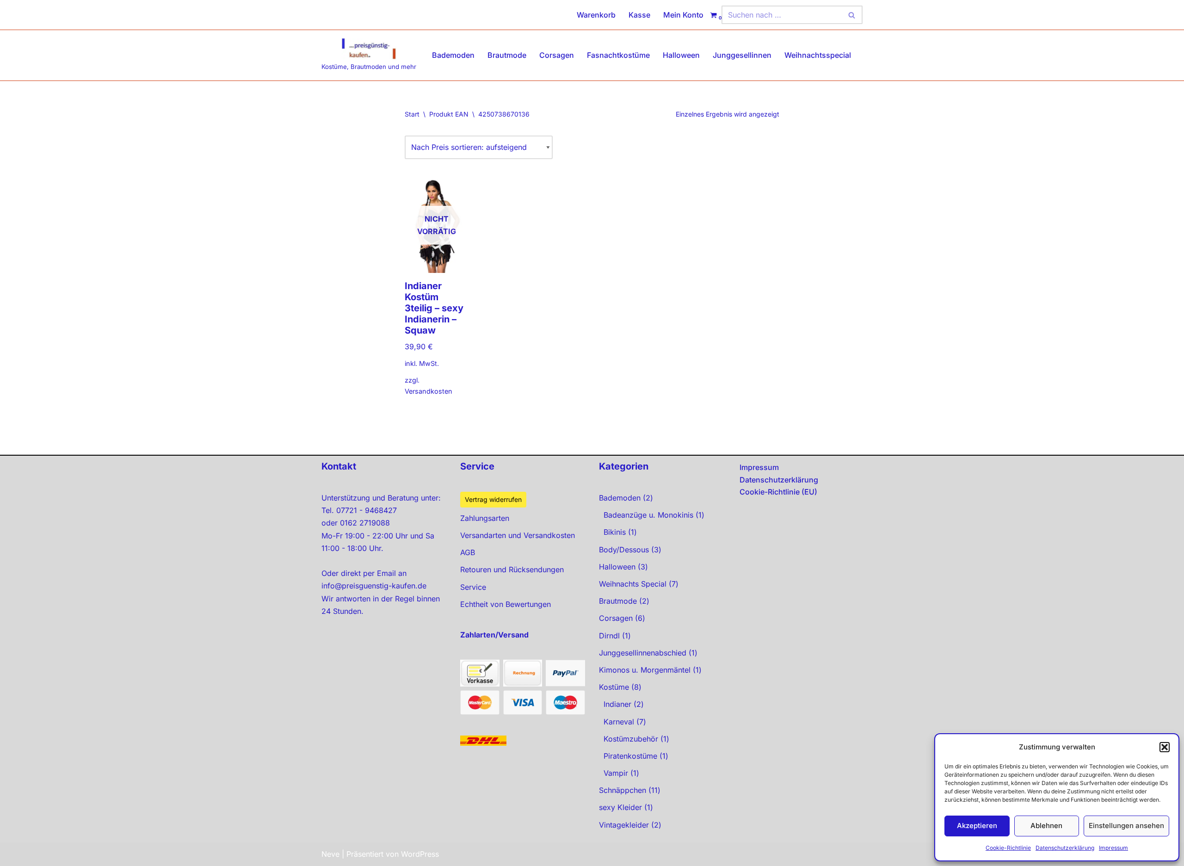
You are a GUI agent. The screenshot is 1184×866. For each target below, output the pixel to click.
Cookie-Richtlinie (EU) (778, 491)
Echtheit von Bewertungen (505, 604)
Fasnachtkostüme (618, 55)
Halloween (681, 55)
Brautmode (506, 55)
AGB (467, 552)
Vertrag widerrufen (493, 499)
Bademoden (453, 55)
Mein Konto (683, 14)
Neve (330, 854)
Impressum (1113, 847)
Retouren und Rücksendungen (512, 569)
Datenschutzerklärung (1065, 847)
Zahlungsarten (484, 518)
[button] (1164, 747)
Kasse (639, 14)
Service (473, 587)
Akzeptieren (977, 825)
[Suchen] (852, 15)
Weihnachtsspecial (817, 55)
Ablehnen (1046, 825)
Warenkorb (596, 14)
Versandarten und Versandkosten (517, 535)
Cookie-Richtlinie (1008, 847)
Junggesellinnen (742, 55)
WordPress (420, 854)
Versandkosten (428, 391)
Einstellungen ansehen (1126, 825)
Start (412, 114)
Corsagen (556, 55)
